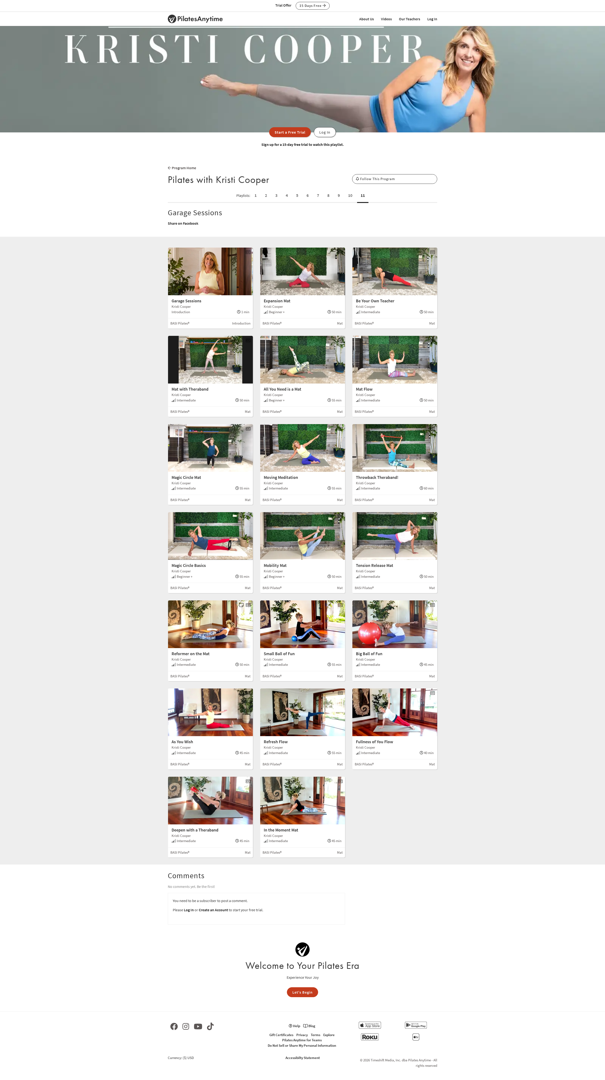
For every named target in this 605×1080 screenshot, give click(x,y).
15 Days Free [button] (311, 5)
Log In (432, 19)
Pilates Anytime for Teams (302, 1040)
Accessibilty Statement (302, 1057)
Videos (386, 19)
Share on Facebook (183, 223)
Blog (311, 1026)
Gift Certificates (281, 1035)
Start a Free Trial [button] (290, 132)
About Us (366, 19)
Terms (315, 1035)
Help (296, 1026)
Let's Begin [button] (302, 992)
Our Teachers (409, 19)
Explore (329, 1035)
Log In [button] (324, 132)
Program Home (183, 167)
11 (363, 195)
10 (350, 195)
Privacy (302, 1035)
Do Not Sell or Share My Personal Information (302, 1045)
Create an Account (213, 909)
